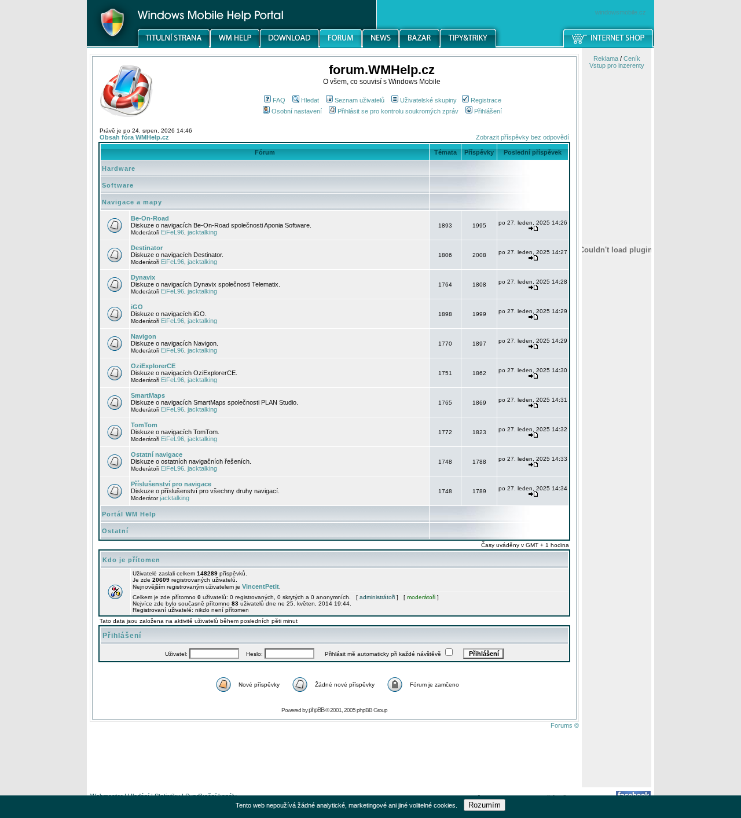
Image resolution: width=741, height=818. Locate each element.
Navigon (143, 336)
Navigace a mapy (132, 202)
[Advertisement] (616, 603)
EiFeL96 (172, 232)
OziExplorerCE (153, 365)
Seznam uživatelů (359, 100)
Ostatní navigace (156, 454)
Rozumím (484, 805)
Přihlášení (488, 111)
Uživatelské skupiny (428, 100)
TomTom (144, 424)
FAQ (279, 100)
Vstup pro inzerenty (616, 65)
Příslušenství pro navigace (171, 483)
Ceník (631, 58)
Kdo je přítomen (131, 559)
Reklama (605, 58)
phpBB (316, 709)
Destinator (147, 247)
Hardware (118, 168)
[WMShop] (608, 45)
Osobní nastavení (297, 111)
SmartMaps (148, 395)
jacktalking (202, 232)
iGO (137, 306)
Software (118, 185)
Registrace (486, 100)
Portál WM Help (129, 514)
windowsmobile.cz (620, 12)
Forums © (565, 725)
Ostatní (115, 530)
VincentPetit (260, 586)
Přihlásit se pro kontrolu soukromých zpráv (398, 111)
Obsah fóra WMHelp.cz (134, 137)
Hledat (310, 100)
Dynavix (143, 277)
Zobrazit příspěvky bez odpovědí (522, 137)
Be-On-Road (150, 218)
